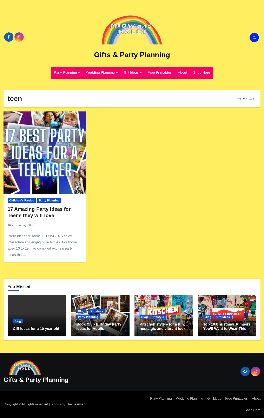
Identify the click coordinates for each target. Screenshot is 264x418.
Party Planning (66, 72)
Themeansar (75, 404)
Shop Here (201, 72)
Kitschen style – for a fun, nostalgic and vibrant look (163, 326)
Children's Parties (21, 200)
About (182, 72)
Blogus (56, 404)
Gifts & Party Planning (132, 55)
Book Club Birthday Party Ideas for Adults (98, 326)
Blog (17, 321)
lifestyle (158, 317)
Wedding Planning (101, 72)
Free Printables (160, 72)
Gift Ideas (132, 72)
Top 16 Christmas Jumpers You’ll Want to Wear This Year (227, 328)
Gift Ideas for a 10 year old (36, 329)
